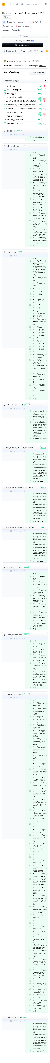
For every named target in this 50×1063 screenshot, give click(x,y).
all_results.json (14, 89)
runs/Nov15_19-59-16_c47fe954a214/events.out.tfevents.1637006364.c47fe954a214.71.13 (22, 104)
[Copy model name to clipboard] (43, 13)
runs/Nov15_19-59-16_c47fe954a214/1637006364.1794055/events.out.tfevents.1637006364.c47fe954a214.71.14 (22, 101)
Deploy (25, 36)
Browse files (38, 72)
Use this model (23, 45)
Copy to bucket (26, 40)
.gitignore (11, 86)
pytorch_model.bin (15, 97)
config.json (12, 93)
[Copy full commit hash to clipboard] (23, 65)
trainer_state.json (15, 119)
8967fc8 (42, 65)
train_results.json (15, 116)
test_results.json (14, 112)
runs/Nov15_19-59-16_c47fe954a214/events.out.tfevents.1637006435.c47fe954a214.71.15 (22, 108)
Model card (11, 51)
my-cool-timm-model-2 (28, 13)
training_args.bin (15, 123)
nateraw (8, 12)
